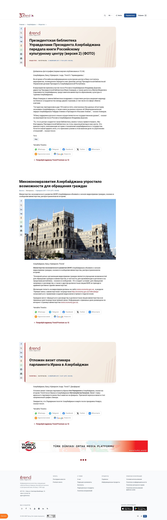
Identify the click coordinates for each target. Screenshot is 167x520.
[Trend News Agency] (25, 478)
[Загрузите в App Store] (127, 509)
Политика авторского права (135, 485)
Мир (36, 139)
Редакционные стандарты (85, 488)
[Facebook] (26, 508)
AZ (141, 516)
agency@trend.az (25, 495)
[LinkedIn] (43, 508)
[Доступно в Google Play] (140, 509)
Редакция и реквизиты (84, 482)
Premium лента (57, 482)
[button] (21, 28)
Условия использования (134, 479)
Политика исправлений (84, 491)
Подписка (105, 479)
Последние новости (59, 479)
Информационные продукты (111, 482)
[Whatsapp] (22, 508)
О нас (79, 479)
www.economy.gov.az (85, 289)
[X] (30, 508)
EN (138, 516)
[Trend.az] (26, 15)
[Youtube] (34, 508)
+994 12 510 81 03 (25, 493)
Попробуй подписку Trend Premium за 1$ (52, 160)
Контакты (80, 485)
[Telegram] (39, 508)
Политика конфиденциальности (136, 482)
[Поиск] (105, 15)
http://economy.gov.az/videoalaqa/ (85, 292)
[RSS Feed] (47, 508)
